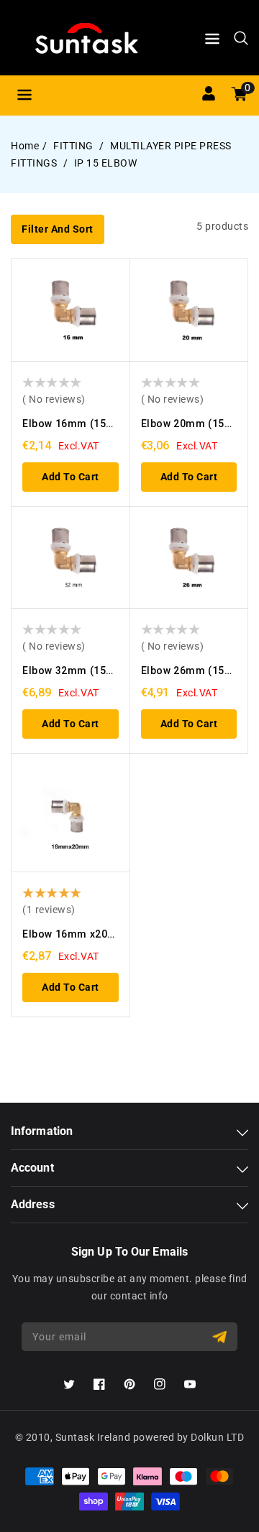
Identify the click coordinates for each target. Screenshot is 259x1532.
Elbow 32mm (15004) (75, 670)
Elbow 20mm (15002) (194, 423)
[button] (212, 41)
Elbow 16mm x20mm (74, 934)
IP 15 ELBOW (105, 163)
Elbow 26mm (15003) (194, 670)
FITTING (74, 145)
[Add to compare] (112, 310)
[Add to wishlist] (112, 282)
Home (25, 145)
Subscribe (221, 1337)
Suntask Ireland (93, 1437)
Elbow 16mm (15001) (75, 423)
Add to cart (70, 476)
